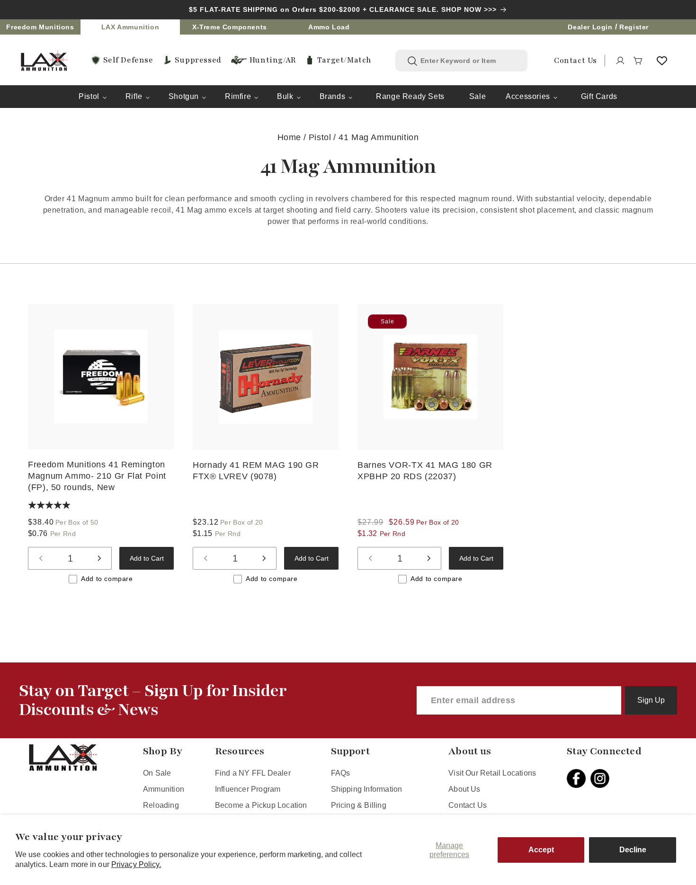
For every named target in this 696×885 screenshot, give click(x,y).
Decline (632, 850)
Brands (333, 96)
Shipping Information (366, 789)
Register (634, 27)
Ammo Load (328, 27)
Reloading (161, 805)
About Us (464, 789)
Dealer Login (590, 27)
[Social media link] (578, 778)
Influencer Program (247, 789)
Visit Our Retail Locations (492, 773)
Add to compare (107, 578)
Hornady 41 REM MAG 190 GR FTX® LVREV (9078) (256, 470)
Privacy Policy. (136, 864)
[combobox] (468, 60)
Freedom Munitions (40, 27)
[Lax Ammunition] (44, 61)
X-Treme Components (229, 27)
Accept (541, 850)
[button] (638, 60)
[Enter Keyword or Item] (412, 61)
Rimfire (238, 96)
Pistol (89, 96)
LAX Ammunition (130, 27)
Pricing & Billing (358, 805)
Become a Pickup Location (261, 805)
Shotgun (184, 96)
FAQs (340, 773)
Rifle (134, 96)
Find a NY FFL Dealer (253, 773)
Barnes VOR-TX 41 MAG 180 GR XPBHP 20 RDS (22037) (424, 470)
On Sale (157, 773)
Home (289, 137)
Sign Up (651, 700)
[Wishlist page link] (662, 60)
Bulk (285, 96)
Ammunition (163, 789)
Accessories (528, 96)
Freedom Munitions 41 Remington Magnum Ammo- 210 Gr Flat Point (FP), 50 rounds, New (97, 476)
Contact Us (467, 805)
